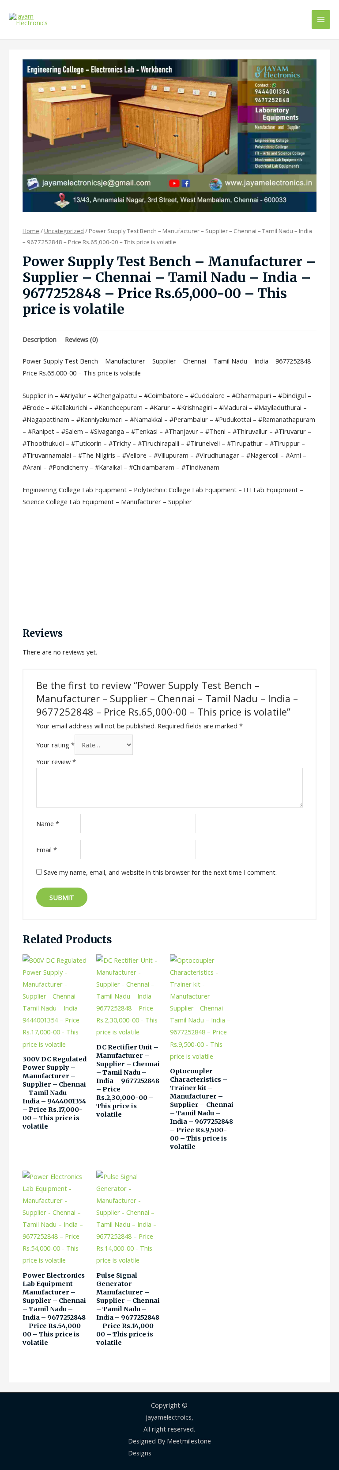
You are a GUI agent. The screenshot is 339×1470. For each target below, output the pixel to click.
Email (46, 849)
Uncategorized (64, 231)
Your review (56, 761)
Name (47, 823)
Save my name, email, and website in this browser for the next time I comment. (160, 872)
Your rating (55, 744)
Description (39, 339)
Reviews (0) (81, 339)
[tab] (39, 339)
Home (31, 231)
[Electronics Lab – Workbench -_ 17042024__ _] (169, 135)
